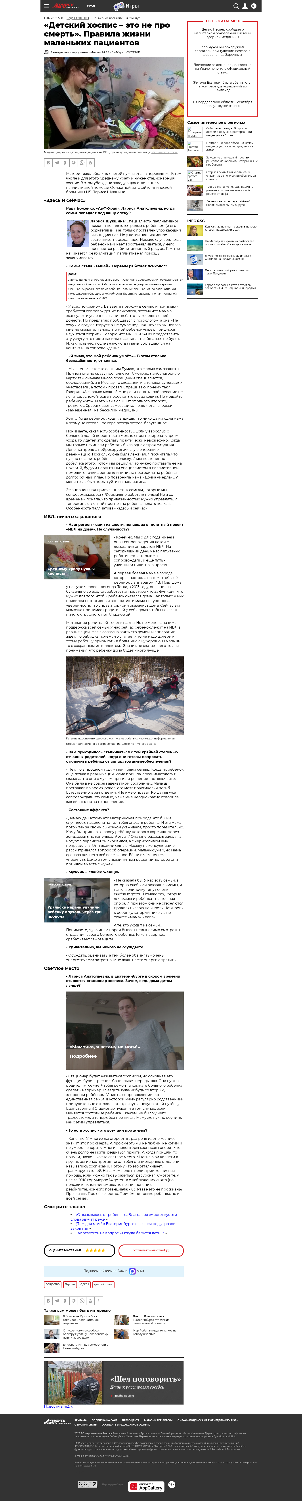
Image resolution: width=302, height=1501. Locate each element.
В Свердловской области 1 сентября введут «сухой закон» (222, 104)
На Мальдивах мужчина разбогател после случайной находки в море (229, 243)
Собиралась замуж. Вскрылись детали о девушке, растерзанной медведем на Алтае (229, 132)
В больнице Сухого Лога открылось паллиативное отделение (81, 1320)
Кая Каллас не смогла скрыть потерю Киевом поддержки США (230, 228)
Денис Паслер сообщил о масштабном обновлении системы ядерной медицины (222, 33)
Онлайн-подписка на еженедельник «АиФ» (208, 1420)
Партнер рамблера (112, 1484)
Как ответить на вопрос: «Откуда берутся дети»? (119, 1233)
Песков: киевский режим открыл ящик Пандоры (227, 272)
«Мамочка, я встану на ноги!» (105, 1047)
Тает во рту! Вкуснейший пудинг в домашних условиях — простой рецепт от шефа (229, 190)
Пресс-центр (130, 1420)
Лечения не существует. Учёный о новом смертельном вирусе (229, 203)
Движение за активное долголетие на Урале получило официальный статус (223, 68)
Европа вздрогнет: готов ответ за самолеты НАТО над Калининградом (230, 287)
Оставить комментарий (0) (151, 1250)
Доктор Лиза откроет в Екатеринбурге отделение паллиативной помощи (151, 1320)
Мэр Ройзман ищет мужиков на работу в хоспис (154, 1332)
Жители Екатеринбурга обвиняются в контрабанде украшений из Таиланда (222, 86)
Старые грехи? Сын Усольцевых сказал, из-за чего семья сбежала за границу (231, 175)
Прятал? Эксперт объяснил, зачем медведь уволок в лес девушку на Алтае (229, 146)
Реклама (81, 1420)
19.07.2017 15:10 (53, 18)
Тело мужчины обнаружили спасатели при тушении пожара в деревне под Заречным (222, 51)
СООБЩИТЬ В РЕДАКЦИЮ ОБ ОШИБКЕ (126, 1424)
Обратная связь (86, 1424)
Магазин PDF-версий (158, 1420)
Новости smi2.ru (58, 1406)
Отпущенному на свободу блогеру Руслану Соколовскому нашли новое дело (85, 1334)
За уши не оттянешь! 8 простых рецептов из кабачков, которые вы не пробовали (232, 161)
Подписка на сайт (104, 1420)
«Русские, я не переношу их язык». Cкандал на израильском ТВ (228, 257)
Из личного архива (164, 152)
